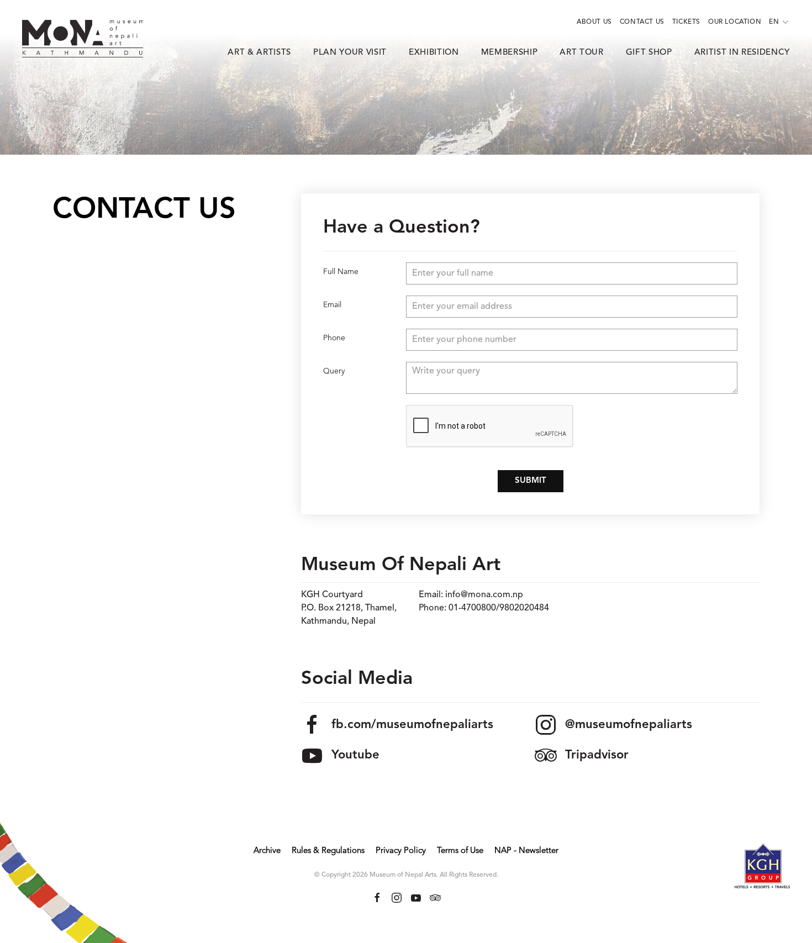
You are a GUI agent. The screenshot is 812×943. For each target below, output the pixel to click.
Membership (509, 53)
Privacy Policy (401, 851)
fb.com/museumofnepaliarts (412, 725)
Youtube (355, 755)
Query (334, 371)
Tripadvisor (597, 755)
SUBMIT (530, 481)
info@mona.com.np (484, 595)
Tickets (686, 22)
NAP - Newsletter (526, 851)
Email (332, 305)
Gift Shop (649, 53)
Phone (334, 338)
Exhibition (434, 53)
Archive (267, 851)
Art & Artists (259, 53)
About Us (594, 22)
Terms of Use (460, 851)
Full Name (340, 272)
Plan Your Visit (350, 53)
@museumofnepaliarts (628, 725)
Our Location (734, 22)
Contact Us (642, 22)
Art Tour (581, 53)
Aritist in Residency (742, 53)
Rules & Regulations (328, 851)
